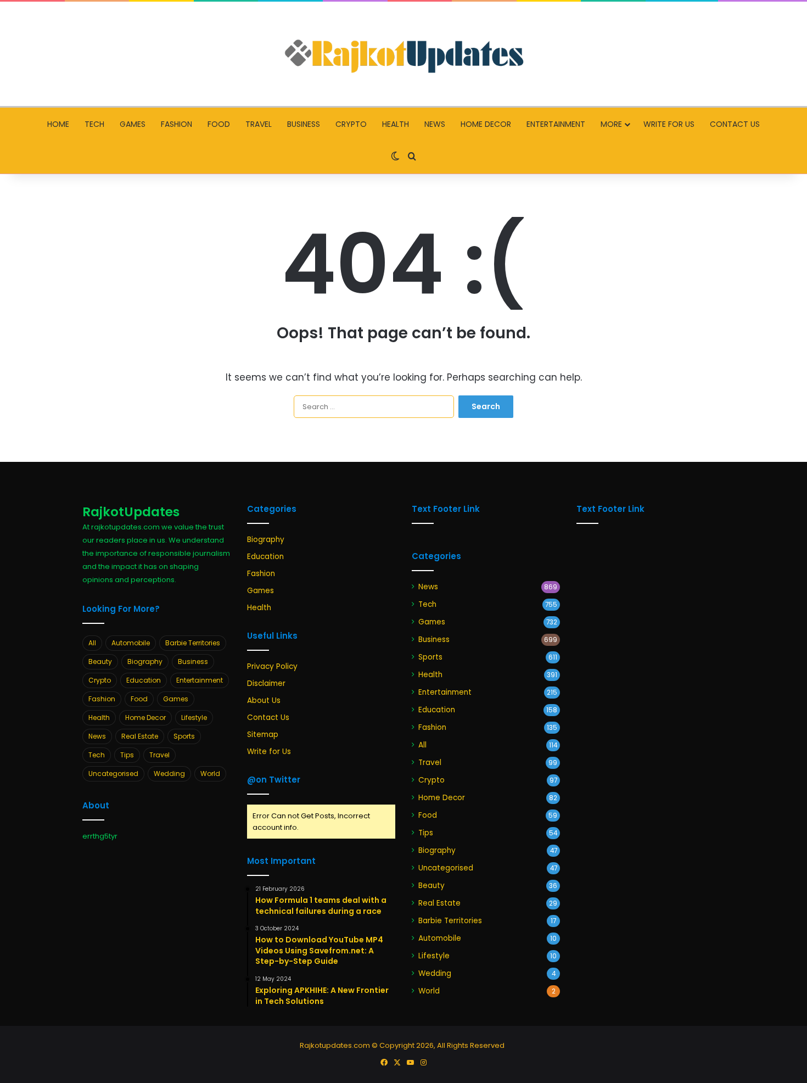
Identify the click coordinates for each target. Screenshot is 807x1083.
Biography (144, 661)
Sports (184, 736)
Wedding (169, 773)
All (92, 642)
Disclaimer (266, 683)
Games (132, 124)
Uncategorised (113, 773)
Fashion (176, 124)
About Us (264, 700)
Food (219, 124)
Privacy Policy (272, 666)
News (434, 124)
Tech (94, 124)
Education (143, 680)
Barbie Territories (192, 642)
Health (395, 124)
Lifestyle (194, 717)
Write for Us (668, 124)
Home (58, 124)
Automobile (130, 642)
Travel (258, 124)
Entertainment (555, 124)
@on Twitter (273, 779)
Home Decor (486, 124)
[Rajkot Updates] (403, 54)
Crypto (351, 124)
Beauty (100, 661)
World (210, 773)
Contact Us (735, 124)
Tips (127, 755)
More (611, 124)
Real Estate (139, 736)
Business (303, 124)
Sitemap (262, 734)
